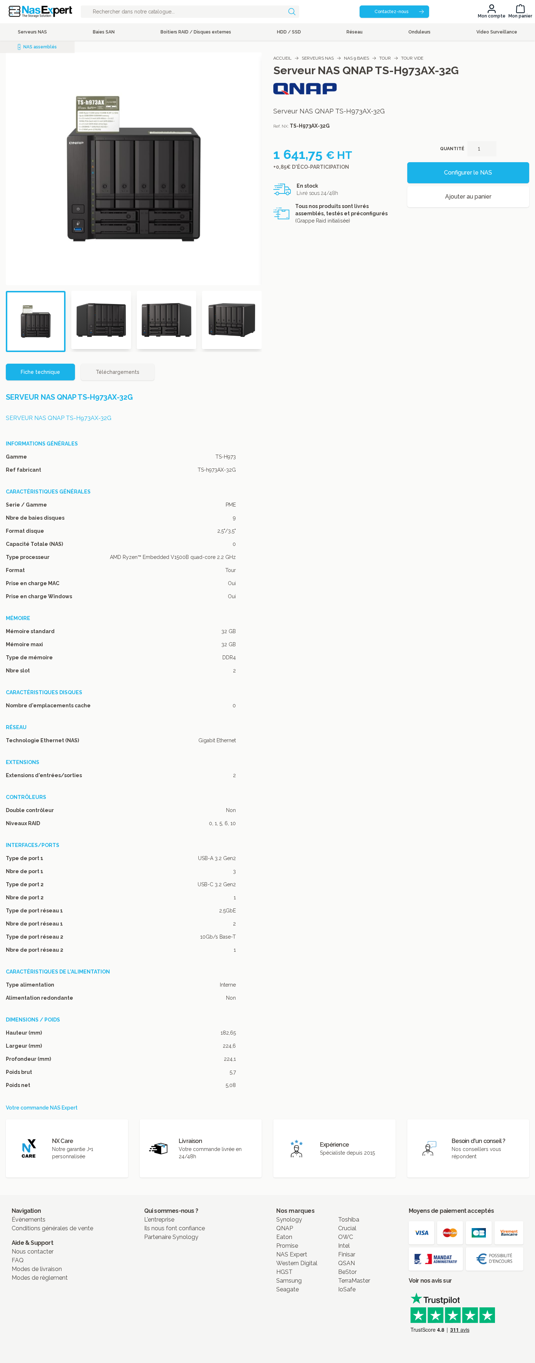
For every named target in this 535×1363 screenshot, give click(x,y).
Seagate (287, 1289)
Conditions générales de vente (52, 1228)
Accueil (282, 58)
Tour (385, 58)
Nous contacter (33, 1251)
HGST (284, 1271)
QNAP (284, 1228)
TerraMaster (354, 1280)
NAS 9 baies (356, 58)
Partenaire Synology (171, 1237)
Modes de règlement (40, 1277)
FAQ (18, 1260)
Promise (287, 1245)
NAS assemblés (40, 46)
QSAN (346, 1263)
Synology (289, 1219)
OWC (345, 1237)
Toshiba (348, 1219)
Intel (344, 1245)
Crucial (347, 1228)
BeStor (347, 1271)
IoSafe (347, 1289)
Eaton (284, 1237)
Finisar (346, 1254)
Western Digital (296, 1263)
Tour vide (412, 58)
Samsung (289, 1280)
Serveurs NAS (318, 58)
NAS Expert (291, 1254)
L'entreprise (159, 1219)
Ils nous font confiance (174, 1228)
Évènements (28, 1219)
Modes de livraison (37, 1269)
